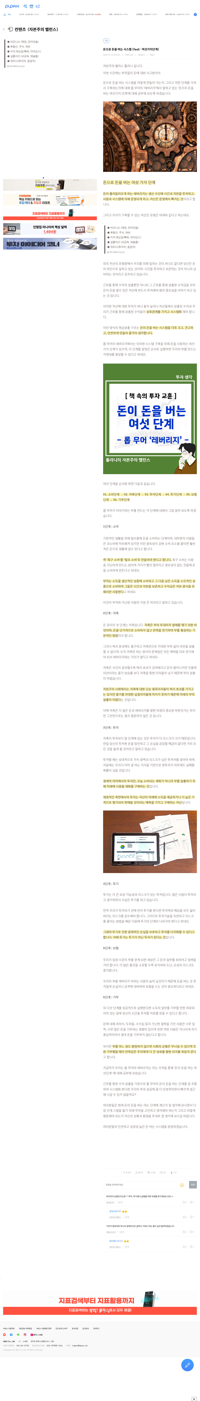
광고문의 (85, 1328)
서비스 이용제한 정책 (43, 1328)
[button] (43, 177)
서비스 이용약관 (9, 1328)
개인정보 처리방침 (25, 1328)
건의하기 (96, 1328)
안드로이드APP (62, 1328)
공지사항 (75, 1328)
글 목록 (128, 1172)
